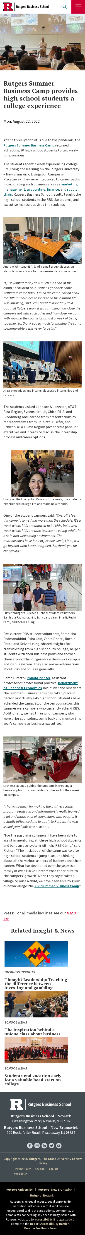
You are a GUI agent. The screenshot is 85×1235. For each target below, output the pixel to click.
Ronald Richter (38, 678)
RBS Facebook (30, 1141)
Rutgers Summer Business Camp (28, 145)
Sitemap (40, 1168)
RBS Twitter (51, 1141)
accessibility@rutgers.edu (53, 1219)
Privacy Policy (23, 1168)
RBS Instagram (37, 1141)
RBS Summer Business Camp (56, 886)
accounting (36, 189)
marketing (69, 184)
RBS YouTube (59, 1141)
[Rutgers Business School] (26, 7)
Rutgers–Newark (41, 1195)
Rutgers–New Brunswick (55, 1189)
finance (53, 189)
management (14, 189)
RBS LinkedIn (44, 1141)
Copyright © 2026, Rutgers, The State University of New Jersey (42, 1161)
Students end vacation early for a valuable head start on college (33, 1079)
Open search (64, 7)
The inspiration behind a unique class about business (33, 1031)
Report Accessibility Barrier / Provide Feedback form (47, 1226)
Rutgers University (19, 1189)
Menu (78, 7)
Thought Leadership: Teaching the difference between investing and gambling (36, 983)
